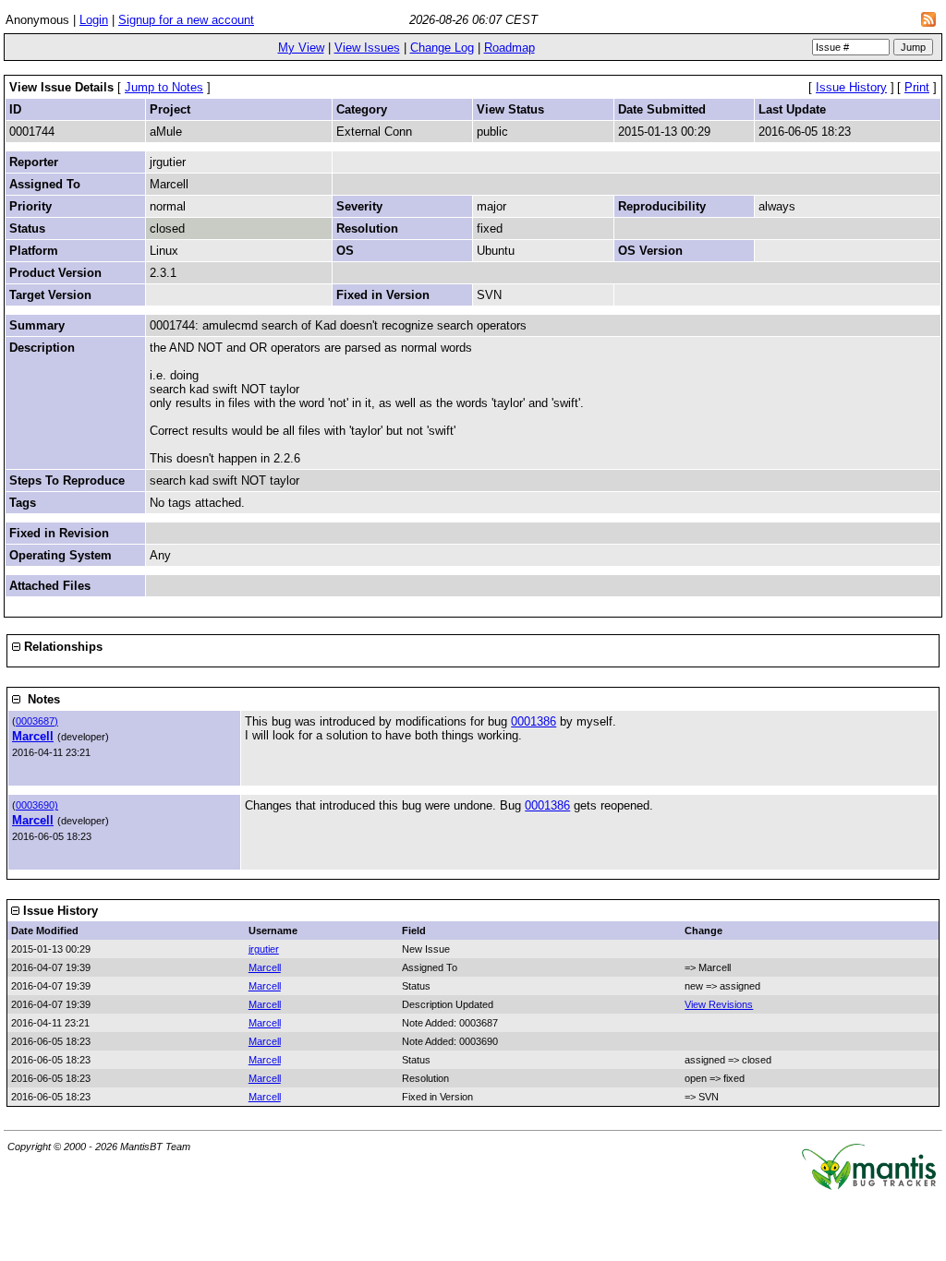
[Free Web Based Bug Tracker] (869, 1186)
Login (93, 20)
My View (301, 47)
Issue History (851, 87)
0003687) (37, 721)
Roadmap (509, 47)
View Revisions (719, 1004)
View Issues (367, 47)
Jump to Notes (164, 87)
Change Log (442, 47)
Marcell (33, 736)
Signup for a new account (186, 20)
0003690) (37, 805)
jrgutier (264, 949)
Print (916, 87)
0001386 (533, 721)
